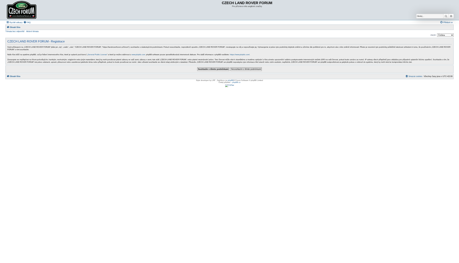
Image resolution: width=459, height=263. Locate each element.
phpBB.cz (236, 82)
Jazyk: (433, 35)
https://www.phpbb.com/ (240, 55)
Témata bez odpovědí (14, 31)
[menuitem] (27, 22)
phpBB (231, 80)
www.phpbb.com (138, 55)
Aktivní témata (32, 31)
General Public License (97, 55)
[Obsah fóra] (22, 10)
